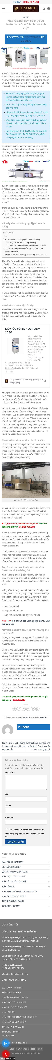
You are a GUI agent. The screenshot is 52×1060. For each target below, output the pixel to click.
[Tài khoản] (44, 8)
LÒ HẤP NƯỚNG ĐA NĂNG (15, 872)
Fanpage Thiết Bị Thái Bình (14, 1043)
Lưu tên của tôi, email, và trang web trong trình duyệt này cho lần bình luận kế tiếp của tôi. (25, 833)
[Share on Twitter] (24, 709)
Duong (26, 40)
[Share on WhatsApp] (14, 709)
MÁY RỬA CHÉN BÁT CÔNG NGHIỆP (19, 891)
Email (8, 806)
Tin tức (26, 17)
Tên (7, 794)
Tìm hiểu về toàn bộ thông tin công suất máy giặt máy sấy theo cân (14, 746)
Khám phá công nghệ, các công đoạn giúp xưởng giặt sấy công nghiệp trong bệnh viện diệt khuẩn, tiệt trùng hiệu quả (25, 97)
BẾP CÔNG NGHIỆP (11, 867)
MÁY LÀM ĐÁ (8, 887)
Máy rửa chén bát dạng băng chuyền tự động (28, 245)
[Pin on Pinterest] (33, 709)
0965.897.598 (31, 2)
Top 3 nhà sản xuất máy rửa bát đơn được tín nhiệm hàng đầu (24, 249)
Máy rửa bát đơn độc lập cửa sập (23, 243)
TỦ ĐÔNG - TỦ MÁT (11, 906)
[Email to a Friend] (28, 709)
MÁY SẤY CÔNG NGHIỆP (14, 896)
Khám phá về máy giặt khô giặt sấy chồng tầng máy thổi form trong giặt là (38, 746)
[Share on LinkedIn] (37, 709)
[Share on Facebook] (19, 709)
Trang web (9, 817)
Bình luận (10, 772)
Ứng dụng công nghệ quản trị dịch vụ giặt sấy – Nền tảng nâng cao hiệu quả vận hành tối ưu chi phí (27, 123)
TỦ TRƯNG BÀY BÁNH (13, 901)
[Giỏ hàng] (48, 8)
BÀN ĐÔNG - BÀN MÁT (12, 862)
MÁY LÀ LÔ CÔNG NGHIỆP (14, 882)
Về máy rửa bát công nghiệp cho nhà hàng (22, 240)
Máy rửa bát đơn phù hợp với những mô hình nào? (26, 254)
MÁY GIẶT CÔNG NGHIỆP (14, 877)
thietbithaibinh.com (19, 974)
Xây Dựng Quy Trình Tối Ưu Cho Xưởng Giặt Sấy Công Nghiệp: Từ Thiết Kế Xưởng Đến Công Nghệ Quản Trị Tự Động (26, 134)
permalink (43, 718)
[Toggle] (49, 862)
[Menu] (3, 8)
